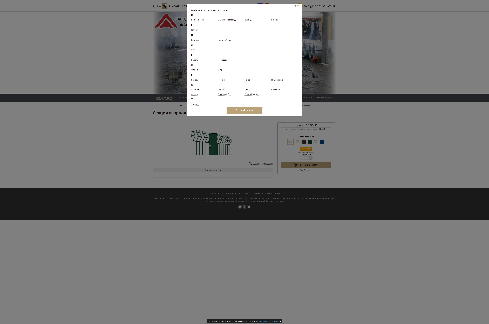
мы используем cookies (267, 321)
